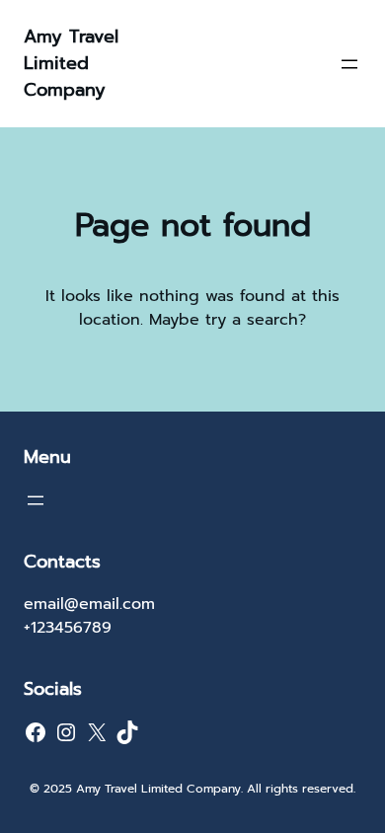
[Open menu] (349, 64)
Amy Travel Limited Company (71, 63)
